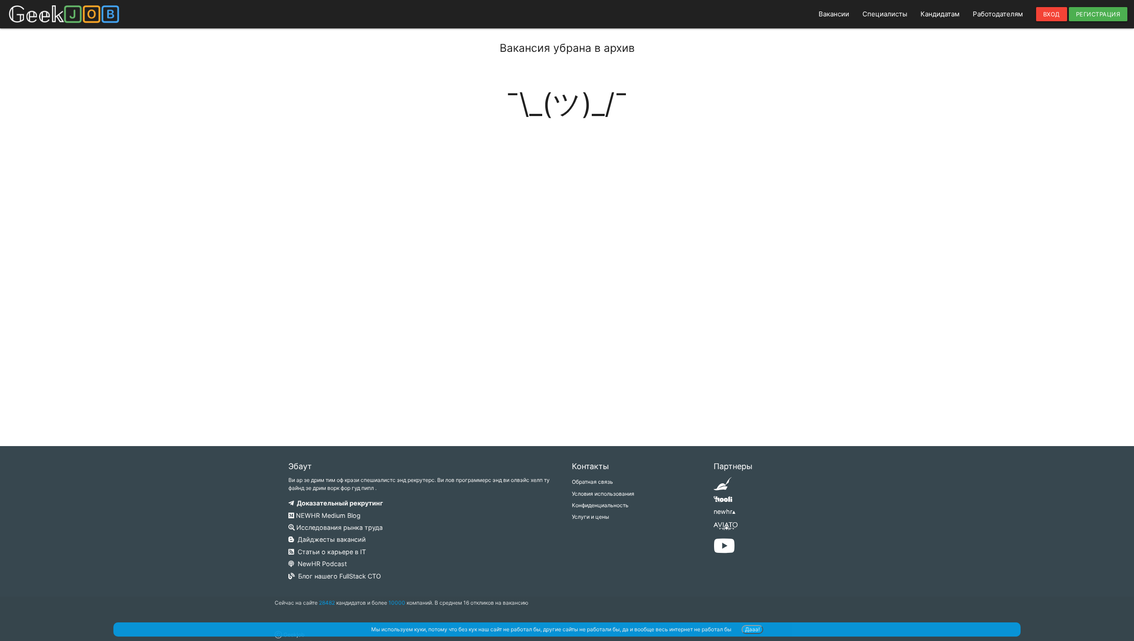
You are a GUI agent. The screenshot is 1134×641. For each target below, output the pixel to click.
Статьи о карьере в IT (330, 552)
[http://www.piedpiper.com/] (723, 486)
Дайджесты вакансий (330, 539)
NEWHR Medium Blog (327, 515)
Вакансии (834, 14)
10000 (396, 602)
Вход (1051, 14)
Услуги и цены (590, 516)
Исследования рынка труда (339, 527)
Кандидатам (939, 14)
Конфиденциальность (600, 505)
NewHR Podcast (320, 563)
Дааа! (752, 629)
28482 (327, 602)
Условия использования (603, 493)
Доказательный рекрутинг (338, 503)
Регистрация (1098, 14)
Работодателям (998, 14)
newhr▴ (724, 511)
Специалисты (884, 14)
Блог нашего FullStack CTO (338, 576)
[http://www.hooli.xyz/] (723, 502)
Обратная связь (592, 481)
